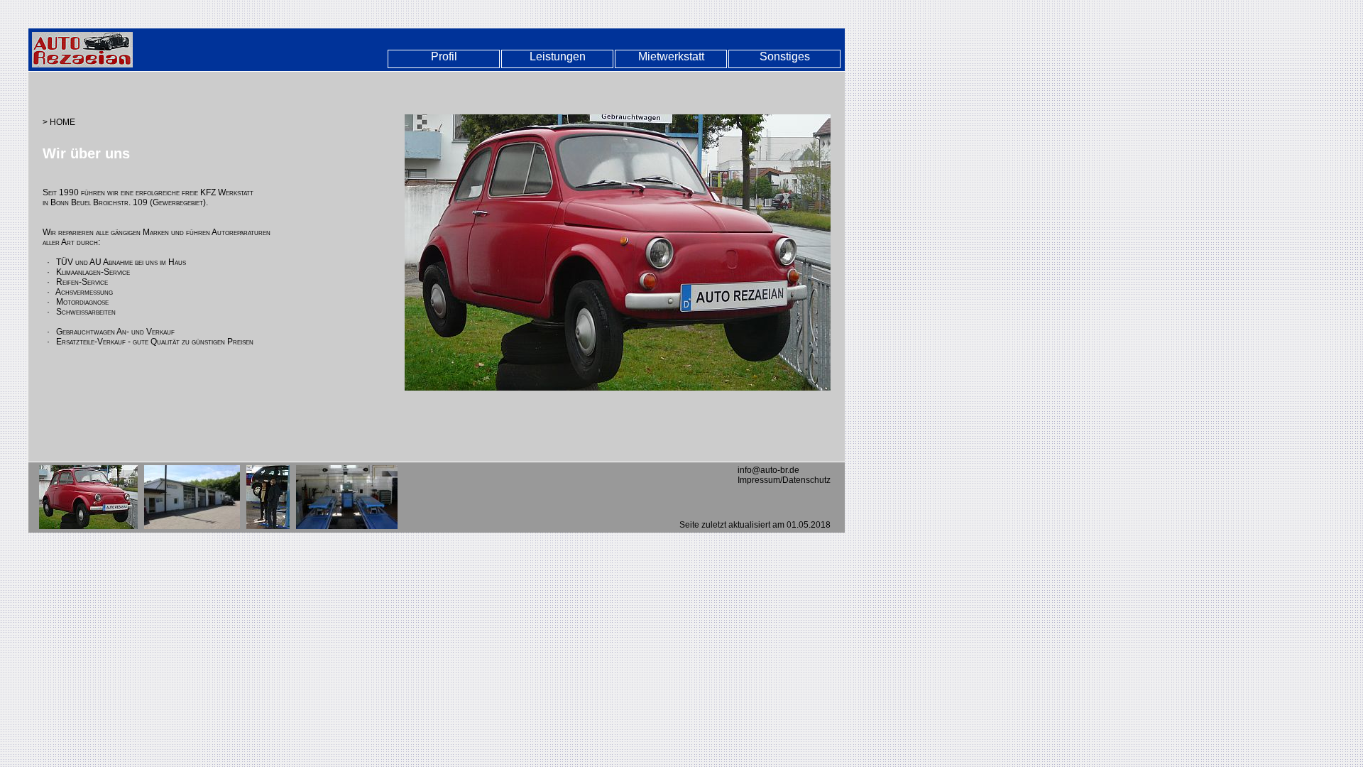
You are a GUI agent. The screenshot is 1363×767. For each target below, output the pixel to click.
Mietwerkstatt (671, 56)
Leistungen (558, 56)
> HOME (59, 122)
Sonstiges (785, 56)
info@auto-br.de (768, 470)
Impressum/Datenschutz (784, 480)
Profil (444, 56)
